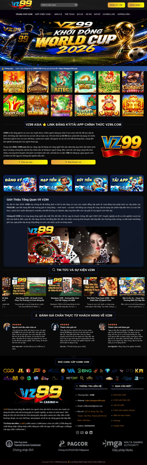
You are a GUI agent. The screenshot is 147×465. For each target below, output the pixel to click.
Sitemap (116, 421)
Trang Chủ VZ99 (24, 14)
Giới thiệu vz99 (119, 395)
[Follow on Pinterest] (86, 433)
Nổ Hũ (97, 14)
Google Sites (118, 426)
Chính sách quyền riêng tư (124, 410)
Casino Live (109, 14)
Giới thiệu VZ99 (42, 14)
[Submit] (76, 5)
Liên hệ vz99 (118, 405)
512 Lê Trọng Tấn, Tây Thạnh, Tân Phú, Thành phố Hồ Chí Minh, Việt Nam (92, 416)
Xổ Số (89, 14)
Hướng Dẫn (124, 14)
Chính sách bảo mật (121, 400)
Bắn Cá (58, 14)
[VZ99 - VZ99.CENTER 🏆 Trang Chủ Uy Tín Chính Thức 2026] (20, 5)
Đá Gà (80, 14)
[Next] (139, 287)
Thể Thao (70, 14)
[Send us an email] (82, 433)
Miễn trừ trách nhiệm (121, 415)
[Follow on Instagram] (77, 433)
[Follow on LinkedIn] (90, 433)
